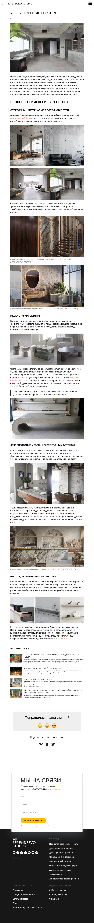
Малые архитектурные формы (63, 866)
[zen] (33, 852)
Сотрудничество (20, 899)
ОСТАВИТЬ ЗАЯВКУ (33, 820)
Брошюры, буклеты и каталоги (27, 907)
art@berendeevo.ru (58, 890)
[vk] (17, 852)
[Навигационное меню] (90, 4)
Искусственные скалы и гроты (63, 844)
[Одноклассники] (47, 744)
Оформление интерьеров (61, 857)
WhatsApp (57, 789)
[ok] (21, 852)
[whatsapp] (14, 852)
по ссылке (62, 639)
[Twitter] (53, 744)
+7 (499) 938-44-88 (39, 789)
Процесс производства (24, 894)
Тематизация (55, 874)
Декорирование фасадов (61, 852)
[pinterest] (25, 852)
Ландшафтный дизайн (60, 861)
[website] (36, 852)
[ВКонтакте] (41, 744)
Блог (15, 903)
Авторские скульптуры (60, 870)
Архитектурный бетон (20, 118)
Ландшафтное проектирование (64, 879)
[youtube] (29, 852)
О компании (18, 890)
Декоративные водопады (61, 848)
